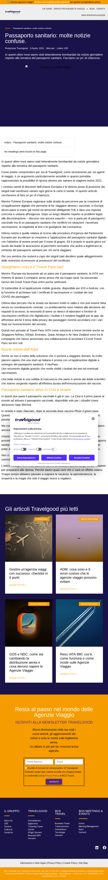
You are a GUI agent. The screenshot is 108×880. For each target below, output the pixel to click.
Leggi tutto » (17, 585)
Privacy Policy (52, 775)
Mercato (50, 48)
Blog (92, 9)
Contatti (100, 9)
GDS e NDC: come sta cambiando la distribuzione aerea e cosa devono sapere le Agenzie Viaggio (26, 662)
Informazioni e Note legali (33, 863)
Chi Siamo (47, 9)
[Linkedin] (96, 847)
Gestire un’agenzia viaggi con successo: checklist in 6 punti (28, 573)
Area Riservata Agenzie (93, 15)
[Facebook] (104, 847)
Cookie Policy (70, 863)
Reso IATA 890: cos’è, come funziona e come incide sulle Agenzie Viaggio (77, 660)
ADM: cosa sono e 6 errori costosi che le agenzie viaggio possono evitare (78, 575)
